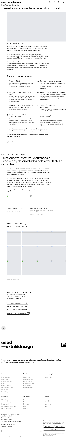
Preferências (54, 429)
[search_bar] (50, 2)
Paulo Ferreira (31, 436)
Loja (24, 406)
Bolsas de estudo (7, 387)
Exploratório (5, 404)
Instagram (48, 400)
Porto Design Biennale (8, 406)
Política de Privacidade (8, 417)
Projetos (26, 404)
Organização (27, 381)
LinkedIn (48, 404)
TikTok (47, 406)
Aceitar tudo (48, 426)
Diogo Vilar (10, 436)
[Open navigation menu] (3, 328)
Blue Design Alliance (8, 400)
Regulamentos (28, 387)
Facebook (48, 402)
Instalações (27, 385)
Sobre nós (26, 377)
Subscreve (5, 360)
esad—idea (48, 377)
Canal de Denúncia (6, 416)
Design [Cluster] (6, 408)
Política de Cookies (6, 419)
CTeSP (3, 383)
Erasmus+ (4, 389)
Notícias (26, 402)
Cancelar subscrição (7, 426)
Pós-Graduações (6, 381)
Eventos (26, 400)
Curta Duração (6, 385)
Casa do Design (6, 402)
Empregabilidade (28, 383)
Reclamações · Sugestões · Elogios (11, 414)
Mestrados (4, 379)
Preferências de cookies (8, 424)
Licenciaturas (5, 377)
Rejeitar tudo (59, 426)
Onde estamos (28, 379)
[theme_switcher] (59, 2)
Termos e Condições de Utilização (11, 421)
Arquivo (26, 408)
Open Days (5, 391)
